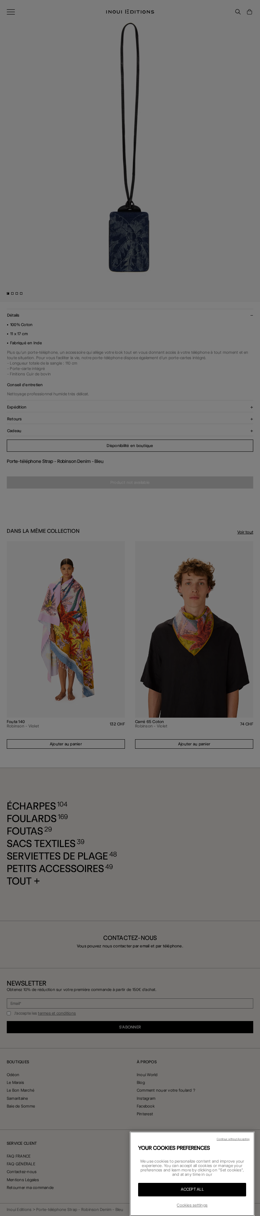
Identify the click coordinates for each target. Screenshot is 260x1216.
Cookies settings (192, 1205)
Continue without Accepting (233, 1139)
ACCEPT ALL (192, 1189)
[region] (192, 1174)
